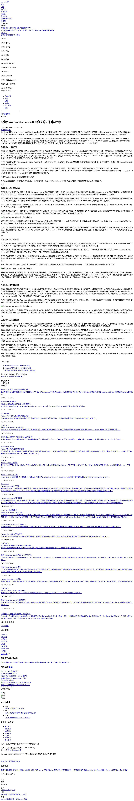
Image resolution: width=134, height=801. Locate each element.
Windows (4, 460)
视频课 (3, 28)
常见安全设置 (13, 590)
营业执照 (4, 761)
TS (2, 626)
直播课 (22, 28)
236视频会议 (91, 770)
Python (11, 401)
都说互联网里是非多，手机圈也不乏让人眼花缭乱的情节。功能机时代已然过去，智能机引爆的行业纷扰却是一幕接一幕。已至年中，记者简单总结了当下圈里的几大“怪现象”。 (62, 439)
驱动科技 (29, 770)
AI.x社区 (33, 713)
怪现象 (20, 377)
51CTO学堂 (9, 718)
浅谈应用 (11, 567)
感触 (9, 463)
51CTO (7, 708)
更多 (10, 667)
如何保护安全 (14, 524)
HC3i (16, 708)
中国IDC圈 (99, 770)
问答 (8, 35)
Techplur (21, 708)
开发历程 (11, 534)
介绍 (9, 475)
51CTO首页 (5, 2)
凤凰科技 (23, 770)
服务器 (14, 510)
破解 (2, 377)
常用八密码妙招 (12, 449)
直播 (18, 35)
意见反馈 (8, 733)
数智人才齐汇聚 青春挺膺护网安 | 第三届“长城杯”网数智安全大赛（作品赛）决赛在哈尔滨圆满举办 (35, 662)
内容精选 (8, 96)
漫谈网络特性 (13, 600)
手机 (2, 446)
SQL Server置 (5, 413)
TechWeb (41, 770)
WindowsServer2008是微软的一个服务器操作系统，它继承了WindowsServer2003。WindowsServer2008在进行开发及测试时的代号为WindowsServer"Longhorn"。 (55, 477)
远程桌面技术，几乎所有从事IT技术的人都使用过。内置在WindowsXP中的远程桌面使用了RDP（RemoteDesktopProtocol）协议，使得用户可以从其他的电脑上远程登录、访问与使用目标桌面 (66, 581)
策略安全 (12, 427)
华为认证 (24, 30)
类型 (7, 626)
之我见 (10, 486)
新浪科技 (4, 770)
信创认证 (18, 30)
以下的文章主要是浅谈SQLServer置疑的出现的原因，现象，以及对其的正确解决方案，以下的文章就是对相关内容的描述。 (43, 406)
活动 (6, 108)
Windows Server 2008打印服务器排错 (17, 366)
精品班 (3, 9)
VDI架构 (11, 579)
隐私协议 (8, 740)
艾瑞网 (46, 770)
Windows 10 (5, 401)
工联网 (78, 770)
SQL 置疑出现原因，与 (15, 404)
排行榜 (12, 28)
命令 (14, 401)
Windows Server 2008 (11, 377)
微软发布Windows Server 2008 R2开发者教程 (20, 370)
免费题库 (51, 30)
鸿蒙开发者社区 (6, 18)
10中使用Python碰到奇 (14, 389)
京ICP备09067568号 (14, 750)
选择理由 (11, 512)
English (7, 735)
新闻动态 (8, 729)
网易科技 (16, 770)
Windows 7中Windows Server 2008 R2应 (18, 368)
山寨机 (11, 446)
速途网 (57, 770)
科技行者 (35, 770)
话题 (6, 101)
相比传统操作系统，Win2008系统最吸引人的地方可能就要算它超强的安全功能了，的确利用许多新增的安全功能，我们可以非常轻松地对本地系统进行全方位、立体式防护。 (61, 527)
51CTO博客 (9, 713)
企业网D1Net (107, 770)
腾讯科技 (10, 770)
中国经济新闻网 (65, 770)
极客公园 (83, 770)
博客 (2, 4)
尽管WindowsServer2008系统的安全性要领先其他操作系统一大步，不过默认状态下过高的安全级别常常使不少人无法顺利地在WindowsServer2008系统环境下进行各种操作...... (60, 430)
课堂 (11, 35)
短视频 (17, 28)
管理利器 (11, 498)
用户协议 (8, 737)
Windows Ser (5, 425)
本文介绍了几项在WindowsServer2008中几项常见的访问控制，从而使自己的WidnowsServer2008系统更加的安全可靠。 (41, 593)
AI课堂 (3, 21)
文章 (2, 35)
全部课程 (4, 30)
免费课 (3, 14)
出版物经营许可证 (13, 761)
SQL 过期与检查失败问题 (16, 545)
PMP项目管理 (43, 30)
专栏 (14, 35)
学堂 (2, 7)
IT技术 (36, 30)
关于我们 (8, 726)
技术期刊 (8, 106)
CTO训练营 (26, 718)
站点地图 (8, 731)
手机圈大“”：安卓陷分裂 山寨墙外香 (16, 437)
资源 (5, 35)
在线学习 (4, 33)
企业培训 (4, 16)
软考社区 (4, 11)
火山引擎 (124, 770)
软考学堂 (27, 28)
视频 (6, 98)
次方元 (118, 770)
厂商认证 (31, 30)
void (4, 626)
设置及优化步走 (14, 416)
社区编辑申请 (5, 114)
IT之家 (73, 770)
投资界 (114, 770)
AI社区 (7, 103)
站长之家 (52, 770)
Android (6, 446)
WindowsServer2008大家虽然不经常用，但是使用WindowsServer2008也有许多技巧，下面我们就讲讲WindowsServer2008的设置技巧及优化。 (48, 418)
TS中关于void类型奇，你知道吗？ (16, 614)
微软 (10, 510)
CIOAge (12, 708)
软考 (13, 30)
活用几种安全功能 (16, 555)
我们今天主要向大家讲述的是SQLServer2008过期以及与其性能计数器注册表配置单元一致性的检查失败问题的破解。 (41, 548)
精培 (14, 718)
